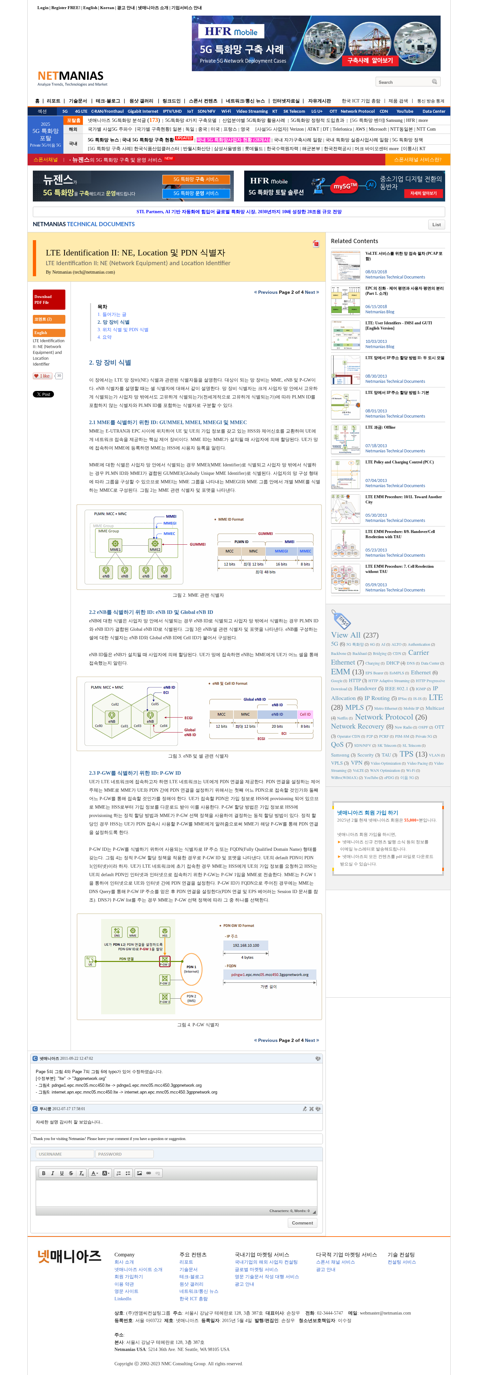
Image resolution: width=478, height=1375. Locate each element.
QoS (337, 744)
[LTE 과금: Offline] (345, 427)
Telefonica (342, 129)
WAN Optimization (385, 770)
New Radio (403, 727)
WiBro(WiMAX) (344, 777)
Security (365, 754)
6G (372, 644)
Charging (372, 663)
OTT (439, 726)
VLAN (434, 755)
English (90, 7)
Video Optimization (386, 763)
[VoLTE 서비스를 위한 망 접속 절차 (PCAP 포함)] (345, 253)
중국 (202, 129)
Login (42, 7)
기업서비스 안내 (186, 7)
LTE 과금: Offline (380, 427)
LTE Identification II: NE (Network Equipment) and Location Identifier (48, 353)
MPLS (354, 707)
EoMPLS (397, 672)
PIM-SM (402, 736)
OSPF (423, 727)
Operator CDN (348, 736)
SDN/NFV (362, 745)
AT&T (313, 129)
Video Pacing (417, 763)
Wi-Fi (410, 770)
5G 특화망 (355, 644)
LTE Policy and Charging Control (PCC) (399, 462)
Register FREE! (65, 7)
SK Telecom (387, 745)
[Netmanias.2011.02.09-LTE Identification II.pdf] (316, 242)
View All (346, 634)
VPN (357, 762)
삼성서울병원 (227, 148)
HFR (410, 120)
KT (422, 148)
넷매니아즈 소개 (153, 7)
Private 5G (424, 736)
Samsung (394, 120)
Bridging (380, 653)
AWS (360, 129)
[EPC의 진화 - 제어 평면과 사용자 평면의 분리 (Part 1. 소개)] (345, 288)
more (423, 120)
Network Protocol (384, 716)
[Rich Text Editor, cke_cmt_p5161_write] (176, 1193)
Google (336, 680)
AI (383, 644)
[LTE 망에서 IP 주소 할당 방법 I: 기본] (345, 392)
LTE (436, 697)
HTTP (355, 680)
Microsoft (378, 129)
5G (334, 643)
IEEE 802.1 (396, 688)
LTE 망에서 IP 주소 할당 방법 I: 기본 (397, 392)
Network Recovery (357, 726)
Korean (107, 7)
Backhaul (359, 653)
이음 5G (407, 777)
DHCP (392, 662)
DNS (411, 663)
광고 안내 (126, 7)
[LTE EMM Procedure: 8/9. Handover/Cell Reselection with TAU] (345, 531)
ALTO (397, 644)
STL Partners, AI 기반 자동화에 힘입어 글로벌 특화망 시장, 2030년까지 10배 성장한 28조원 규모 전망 (239, 211)
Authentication (419, 644)
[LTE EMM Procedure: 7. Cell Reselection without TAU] (345, 566)
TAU (386, 754)
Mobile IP (411, 708)
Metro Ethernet (385, 708)
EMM (340, 671)
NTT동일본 (401, 129)
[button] (43, 1173)
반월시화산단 (196, 148)
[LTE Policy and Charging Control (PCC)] (345, 462)
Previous (268, 292)
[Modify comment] (305, 1109)
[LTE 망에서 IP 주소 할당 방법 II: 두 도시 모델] (345, 358)
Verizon (297, 129)
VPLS (337, 762)
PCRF (384, 736)
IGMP (421, 688)
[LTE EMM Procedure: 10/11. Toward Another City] (345, 497)
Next (310, 292)
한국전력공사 (337, 148)
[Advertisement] (388, 943)
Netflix (342, 717)
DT (326, 129)
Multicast (435, 708)
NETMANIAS (49, 224)
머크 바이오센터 (371, 148)
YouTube (371, 777)
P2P (369, 736)
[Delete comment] (311, 1109)
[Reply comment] (318, 1058)
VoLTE (358, 770)
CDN (397, 653)
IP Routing (377, 698)
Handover (365, 688)
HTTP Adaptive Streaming (389, 680)
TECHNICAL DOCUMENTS (101, 224)
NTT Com (426, 129)
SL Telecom (412, 745)
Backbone (338, 653)
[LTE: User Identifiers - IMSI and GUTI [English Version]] (345, 323)
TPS (407, 753)
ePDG (389, 777)
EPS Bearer (374, 672)
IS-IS (417, 698)
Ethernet (421, 672)
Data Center (430, 663)
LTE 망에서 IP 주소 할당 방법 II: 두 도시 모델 (405, 358)
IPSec (402, 698)
